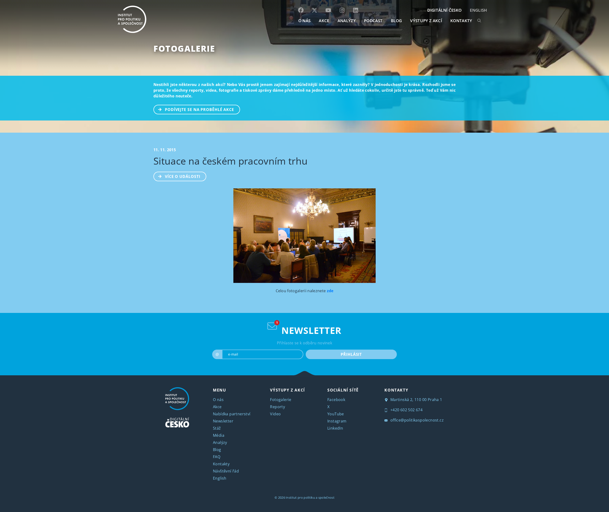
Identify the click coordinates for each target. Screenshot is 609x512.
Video (275, 414)
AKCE (324, 20)
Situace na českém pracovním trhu (230, 160)
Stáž (217, 428)
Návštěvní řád (226, 471)
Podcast (373, 20)
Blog (217, 449)
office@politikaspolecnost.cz (416, 420)
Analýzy (347, 20)
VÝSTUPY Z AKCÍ (287, 390)
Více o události (182, 176)
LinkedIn (335, 428)
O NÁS (304, 20)
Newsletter (223, 421)
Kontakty (221, 464)
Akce (217, 406)
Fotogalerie (184, 48)
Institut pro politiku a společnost (310, 497)
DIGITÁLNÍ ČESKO (444, 10)
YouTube (335, 414)
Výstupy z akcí (426, 20)
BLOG (396, 20)
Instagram (337, 421)
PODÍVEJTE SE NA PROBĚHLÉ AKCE (199, 109)
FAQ (216, 456)
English (478, 10)
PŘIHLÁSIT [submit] (351, 354)
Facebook (336, 399)
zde (330, 290)
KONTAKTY (461, 20)
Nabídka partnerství (231, 414)
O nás (218, 399)
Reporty (277, 406)
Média (218, 435)
